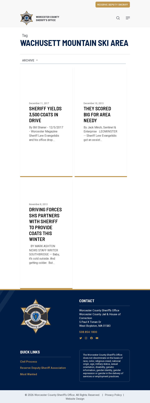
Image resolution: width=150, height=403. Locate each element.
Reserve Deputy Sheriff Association (43, 368)
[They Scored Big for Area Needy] (101, 121)
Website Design (75, 399)
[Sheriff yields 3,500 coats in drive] (46, 121)
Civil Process (28, 362)
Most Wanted (28, 374)
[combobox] (30, 60)
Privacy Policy (113, 395)
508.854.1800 (88, 332)
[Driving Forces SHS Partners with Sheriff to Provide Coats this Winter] (46, 233)
